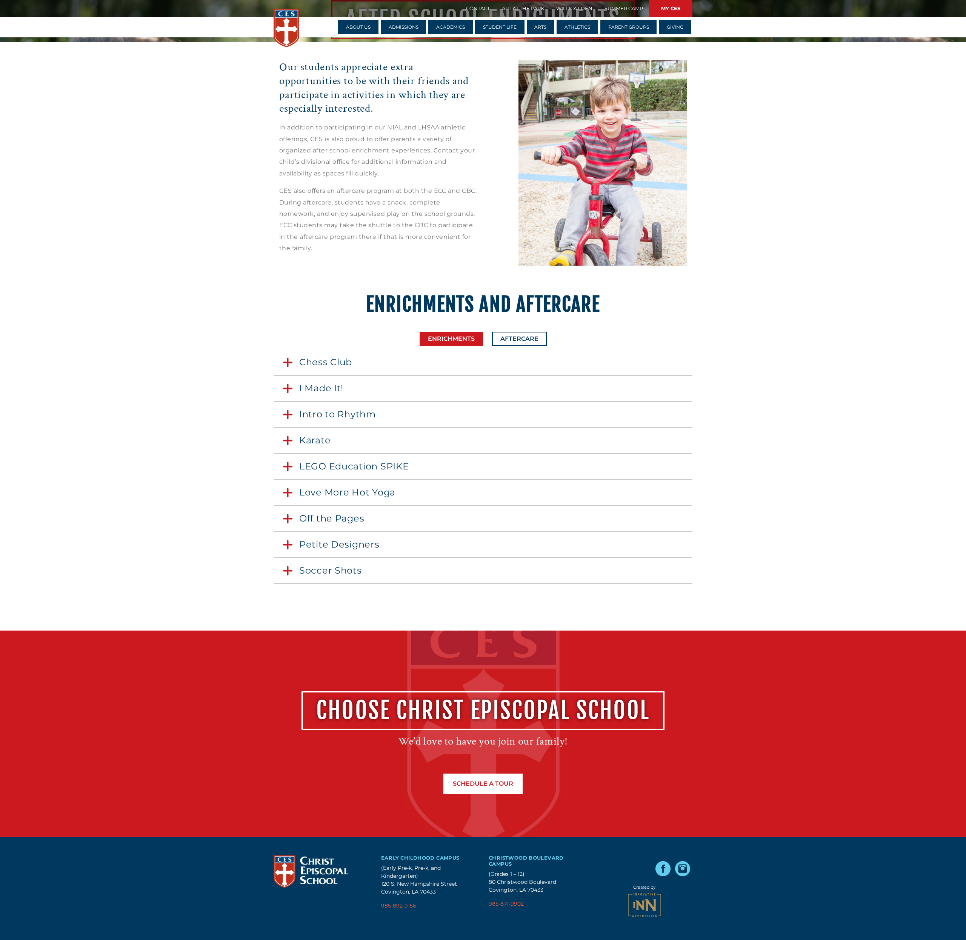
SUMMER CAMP (624, 8)
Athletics (577, 27)
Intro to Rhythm (337, 414)
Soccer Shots (330, 570)
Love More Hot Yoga (347, 492)
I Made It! (321, 388)
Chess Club (325, 362)
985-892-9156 (398, 905)
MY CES (670, 8)
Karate (315, 440)
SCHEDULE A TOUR (483, 783)
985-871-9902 (506, 903)
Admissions (403, 27)
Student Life (500, 27)
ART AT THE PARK (523, 8)
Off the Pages (331, 518)
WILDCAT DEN (574, 8)
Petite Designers (339, 544)
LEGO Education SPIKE (354, 466)
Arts (540, 27)
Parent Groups (628, 27)
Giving (675, 27)
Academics (450, 27)
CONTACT (478, 8)
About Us (358, 27)
